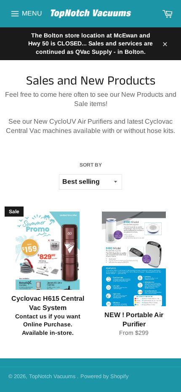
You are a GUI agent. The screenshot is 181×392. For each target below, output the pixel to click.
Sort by (91, 165)
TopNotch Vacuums (53, 376)
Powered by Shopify (104, 376)
